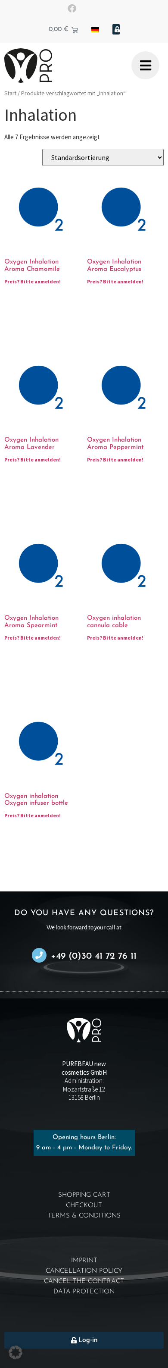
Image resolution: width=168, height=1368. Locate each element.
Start (10, 93)
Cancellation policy (84, 1271)
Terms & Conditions (84, 1216)
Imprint (84, 1261)
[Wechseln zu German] (95, 29)
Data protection (84, 1292)
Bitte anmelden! (40, 281)
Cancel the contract (84, 1281)
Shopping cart (84, 1195)
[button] (15, 1352)
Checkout (84, 1205)
